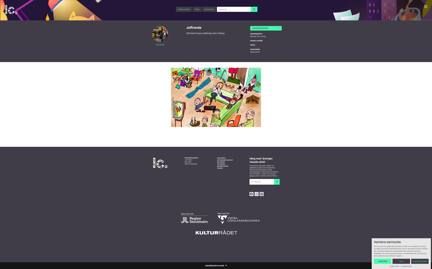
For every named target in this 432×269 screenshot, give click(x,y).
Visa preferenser (420, 261)
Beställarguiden (222, 166)
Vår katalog (221, 164)
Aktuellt (220, 168)
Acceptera (382, 261)
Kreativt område (184, 9)
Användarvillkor (406, 266)
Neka (401, 261)
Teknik (197, 9)
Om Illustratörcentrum (225, 160)
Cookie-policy (395, 266)
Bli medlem (221, 162)
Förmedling (221, 158)
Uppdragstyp (209, 9)
